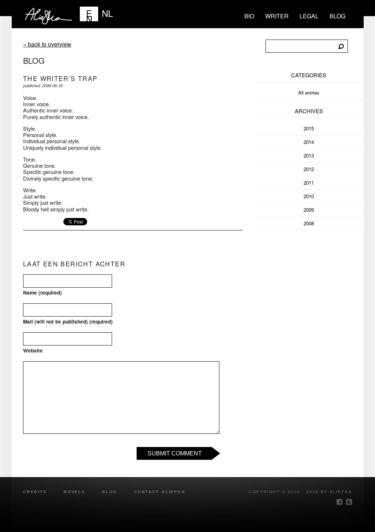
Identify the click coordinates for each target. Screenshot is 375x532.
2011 (309, 182)
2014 (309, 141)
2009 (309, 209)
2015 (309, 128)
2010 (309, 196)
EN (89, 14)
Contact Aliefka (159, 491)
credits (35, 491)
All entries (308, 92)
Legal (309, 16)
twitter (349, 502)
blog (337, 16)
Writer (277, 16)
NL (107, 13)
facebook (339, 502)
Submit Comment (175, 453)
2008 (309, 223)
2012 (309, 169)
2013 (309, 155)
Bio (249, 16)
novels (74, 491)
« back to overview (47, 44)
